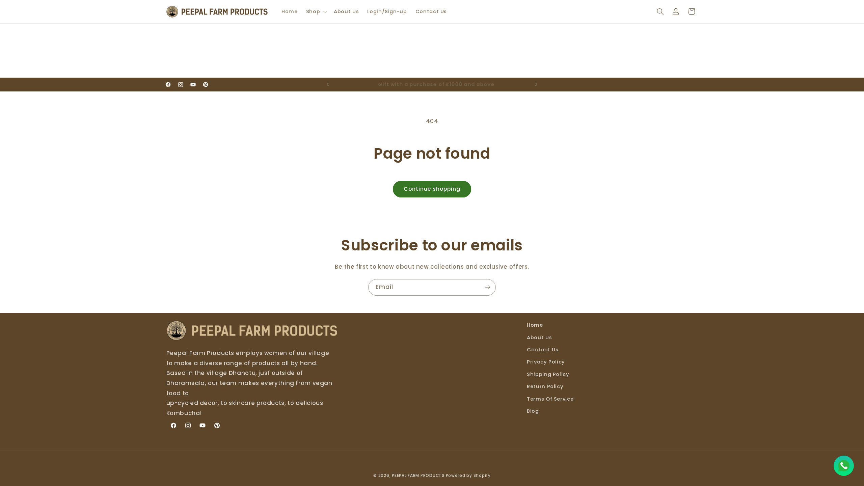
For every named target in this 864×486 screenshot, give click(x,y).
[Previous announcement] (327, 84)
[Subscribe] (487, 287)
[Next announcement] (536, 84)
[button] (315, 11)
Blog (533, 411)
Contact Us (542, 349)
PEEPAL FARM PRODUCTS (418, 475)
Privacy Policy (546, 361)
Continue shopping (432, 189)
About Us (539, 337)
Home (535, 325)
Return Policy (545, 386)
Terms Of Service (550, 399)
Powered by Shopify (468, 475)
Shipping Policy (548, 374)
